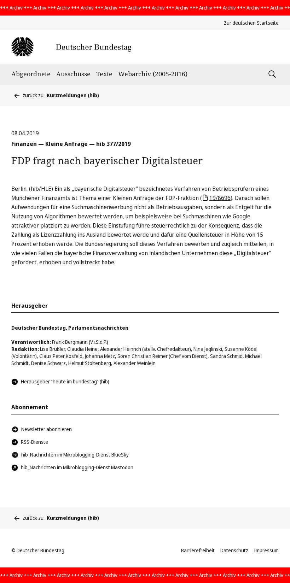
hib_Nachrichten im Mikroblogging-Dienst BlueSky (75, 454)
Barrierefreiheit (198, 550)
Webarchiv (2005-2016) (152, 74)
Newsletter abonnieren (46, 429)
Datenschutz (234, 550)
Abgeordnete (31, 74)
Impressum (266, 550)
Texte (104, 74)
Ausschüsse (73, 74)
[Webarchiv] (71, 47)
